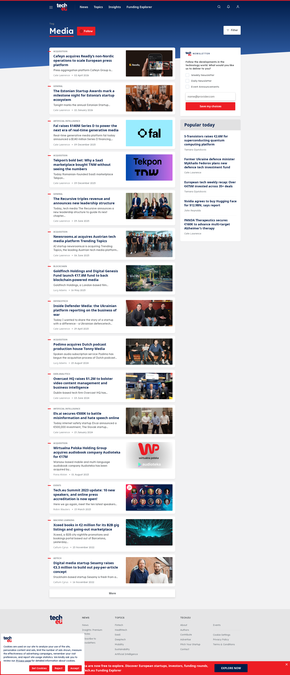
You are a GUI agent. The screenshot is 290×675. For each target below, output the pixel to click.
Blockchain (60, 266)
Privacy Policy (221, 639)
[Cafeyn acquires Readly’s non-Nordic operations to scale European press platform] (149, 63)
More (112, 593)
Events (57, 485)
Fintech (119, 625)
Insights (115, 7)
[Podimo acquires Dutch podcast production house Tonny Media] (149, 352)
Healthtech (121, 629)
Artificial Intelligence (66, 121)
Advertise (185, 639)
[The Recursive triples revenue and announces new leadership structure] (149, 206)
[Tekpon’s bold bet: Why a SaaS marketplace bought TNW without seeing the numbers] (149, 167)
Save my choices (210, 106)
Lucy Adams (60, 290)
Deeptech (120, 639)
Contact (184, 649)
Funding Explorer (139, 7)
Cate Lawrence (61, 75)
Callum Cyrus (60, 547)
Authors (184, 629)
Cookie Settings (221, 634)
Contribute (186, 634)
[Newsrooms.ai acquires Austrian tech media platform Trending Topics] (149, 244)
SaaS (117, 634)
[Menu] (51, 8)
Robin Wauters (61, 509)
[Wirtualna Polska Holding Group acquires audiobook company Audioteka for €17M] (149, 455)
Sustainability (122, 649)
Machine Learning (63, 520)
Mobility (119, 644)
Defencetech (60, 301)
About (183, 625)
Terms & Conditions (224, 644)
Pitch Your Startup (190, 644)
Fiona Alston (60, 474)
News (84, 7)
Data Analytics (61, 373)
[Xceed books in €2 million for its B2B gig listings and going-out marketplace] (149, 532)
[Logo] (63, 7)
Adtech (57, 558)
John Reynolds (192, 210)
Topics (98, 7)
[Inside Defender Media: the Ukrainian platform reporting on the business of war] (149, 313)
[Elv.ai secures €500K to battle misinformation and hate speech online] (149, 421)
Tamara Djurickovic (195, 149)
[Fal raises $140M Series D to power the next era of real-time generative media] (149, 133)
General (58, 86)
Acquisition (60, 51)
